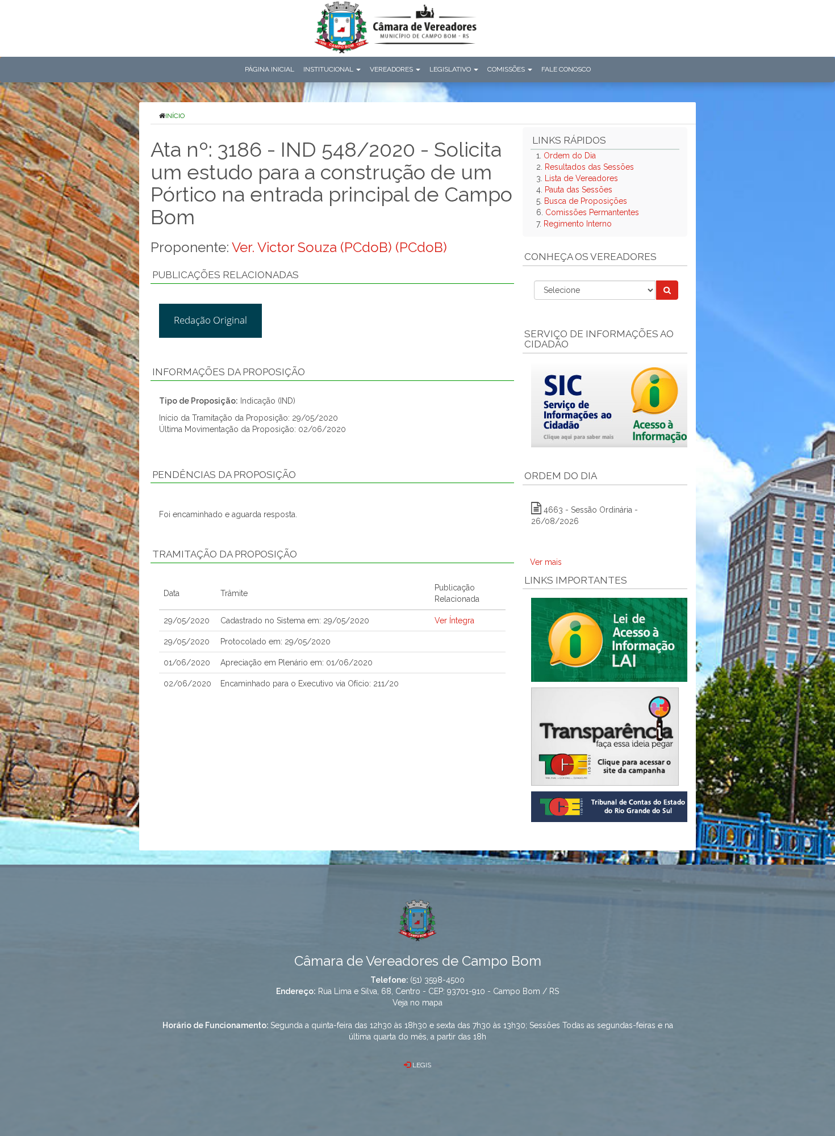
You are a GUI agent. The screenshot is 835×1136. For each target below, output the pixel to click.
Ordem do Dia (570, 155)
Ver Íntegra (454, 620)
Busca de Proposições (585, 201)
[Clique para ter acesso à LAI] (611, 639)
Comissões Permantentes (592, 212)
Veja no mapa (417, 1002)
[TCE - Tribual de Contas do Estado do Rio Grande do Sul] (611, 806)
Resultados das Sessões (589, 166)
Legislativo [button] (451, 69)
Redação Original (210, 319)
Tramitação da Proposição (224, 554)
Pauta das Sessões (578, 189)
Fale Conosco (566, 69)
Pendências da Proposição (224, 474)
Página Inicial (269, 69)
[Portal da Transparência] (605, 737)
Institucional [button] (329, 69)
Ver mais (546, 562)
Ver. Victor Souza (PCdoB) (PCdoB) (339, 247)
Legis (421, 1065)
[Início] (395, 30)
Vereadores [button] (392, 69)
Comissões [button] (507, 69)
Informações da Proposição (228, 372)
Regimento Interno (578, 223)
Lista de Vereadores (581, 178)
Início (175, 116)
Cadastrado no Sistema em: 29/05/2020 (294, 620)
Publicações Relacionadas (225, 274)
